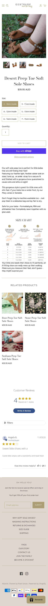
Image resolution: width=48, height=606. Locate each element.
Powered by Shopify (37, 583)
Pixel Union (23, 583)
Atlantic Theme (8, 583)
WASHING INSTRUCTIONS (24, 522)
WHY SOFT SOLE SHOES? (24, 518)
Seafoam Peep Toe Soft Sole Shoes (11, 357)
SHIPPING (24, 533)
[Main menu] (3, 5)
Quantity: (6, 126)
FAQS (24, 545)
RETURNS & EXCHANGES (24, 525)
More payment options (24, 157)
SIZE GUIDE (24, 529)
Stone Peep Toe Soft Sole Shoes (35, 319)
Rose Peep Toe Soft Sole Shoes (12, 319)
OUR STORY (24, 548)
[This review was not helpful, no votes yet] (43, 465)
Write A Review (24, 411)
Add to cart (24, 143)
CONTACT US (24, 552)
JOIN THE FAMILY (24, 556)
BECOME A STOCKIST (24, 560)
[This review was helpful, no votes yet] (38, 465)
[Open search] (7, 5)
